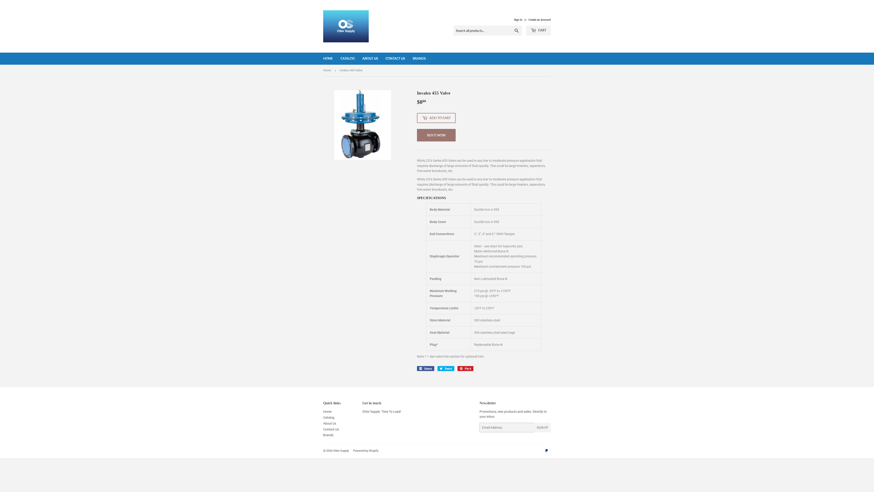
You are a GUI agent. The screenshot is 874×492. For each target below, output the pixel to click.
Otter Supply (341, 450)
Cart (541, 30)
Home (328, 58)
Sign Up (542, 427)
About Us (370, 58)
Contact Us (395, 58)
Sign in (518, 19)
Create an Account (539, 19)
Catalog (347, 58)
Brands (419, 58)
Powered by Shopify (366, 450)
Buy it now (436, 135)
